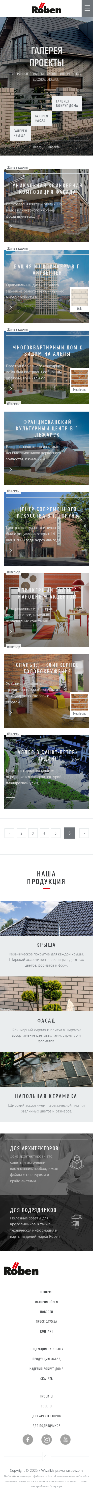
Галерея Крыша (20, 133)
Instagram (46, 1439)
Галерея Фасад (41, 118)
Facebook (28, 1439)
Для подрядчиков (47, 1425)
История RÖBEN (46, 1302)
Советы (46, 1406)
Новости (46, 1312)
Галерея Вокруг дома (67, 103)
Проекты (46, 1396)
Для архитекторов (46, 1416)
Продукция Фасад (46, 1359)
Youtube (65, 1439)
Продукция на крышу (47, 1349)
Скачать (46, 1378)
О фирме (46, 1292)
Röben (37, 146)
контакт (46, 1331)
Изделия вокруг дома (47, 1368)
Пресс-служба (47, 1321)
